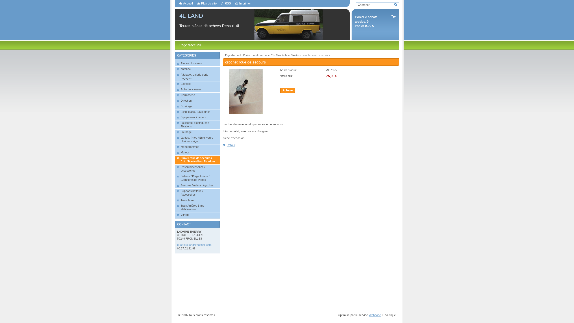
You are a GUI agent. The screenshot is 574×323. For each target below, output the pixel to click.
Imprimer (245, 3)
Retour (231, 145)
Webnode (375, 315)
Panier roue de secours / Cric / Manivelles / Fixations (272, 55)
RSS (228, 3)
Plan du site (209, 3)
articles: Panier (366, 21)
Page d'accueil (233, 55)
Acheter (288, 90)
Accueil (188, 3)
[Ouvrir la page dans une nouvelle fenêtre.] (246, 113)
